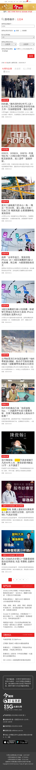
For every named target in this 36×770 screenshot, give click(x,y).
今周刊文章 (7, 68)
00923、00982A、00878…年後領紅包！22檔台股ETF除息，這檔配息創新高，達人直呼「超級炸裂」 (18, 157)
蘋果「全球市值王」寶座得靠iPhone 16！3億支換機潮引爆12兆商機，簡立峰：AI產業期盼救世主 (18, 261)
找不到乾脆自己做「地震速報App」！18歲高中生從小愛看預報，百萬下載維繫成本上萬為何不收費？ (18, 412)
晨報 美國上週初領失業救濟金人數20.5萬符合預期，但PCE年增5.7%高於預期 (18, 512)
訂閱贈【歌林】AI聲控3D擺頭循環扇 (16, 643)
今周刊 (18, 49)
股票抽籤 (24, 12)
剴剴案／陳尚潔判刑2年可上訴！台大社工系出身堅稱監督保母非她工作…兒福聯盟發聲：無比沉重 (18, 107)
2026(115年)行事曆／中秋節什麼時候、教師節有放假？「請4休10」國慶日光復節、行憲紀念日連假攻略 (17, 593)
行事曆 (13, 12)
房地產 (30, 12)
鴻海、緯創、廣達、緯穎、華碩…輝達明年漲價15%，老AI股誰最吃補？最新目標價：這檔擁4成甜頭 (17, 608)
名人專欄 (27, 68)
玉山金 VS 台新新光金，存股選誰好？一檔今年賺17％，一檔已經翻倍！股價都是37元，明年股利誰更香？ (17, 616)
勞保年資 (18, 12)
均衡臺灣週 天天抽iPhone (12, 639)
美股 (9, 12)
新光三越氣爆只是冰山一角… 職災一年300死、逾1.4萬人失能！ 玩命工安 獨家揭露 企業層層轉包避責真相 (18, 209)
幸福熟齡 (5, 51)
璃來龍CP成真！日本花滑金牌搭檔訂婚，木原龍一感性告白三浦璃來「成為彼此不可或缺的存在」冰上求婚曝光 (17, 624)
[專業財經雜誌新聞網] (18, 7)
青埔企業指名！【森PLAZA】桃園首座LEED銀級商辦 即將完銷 (16, 600)
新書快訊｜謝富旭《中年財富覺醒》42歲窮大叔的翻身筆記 (17, 655)
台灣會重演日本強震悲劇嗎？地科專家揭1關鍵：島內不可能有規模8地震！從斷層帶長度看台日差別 (18, 361)
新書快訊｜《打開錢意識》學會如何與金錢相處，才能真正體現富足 (17, 648)
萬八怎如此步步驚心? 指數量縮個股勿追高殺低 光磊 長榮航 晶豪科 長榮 (18, 561)
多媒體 (17, 68)
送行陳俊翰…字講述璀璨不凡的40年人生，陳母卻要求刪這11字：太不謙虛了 (17, 463)
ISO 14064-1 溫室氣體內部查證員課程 (17, 660)
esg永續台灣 (27, 49)
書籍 (8, 71)
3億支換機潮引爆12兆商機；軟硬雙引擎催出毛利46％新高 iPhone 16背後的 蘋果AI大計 (18, 312)
